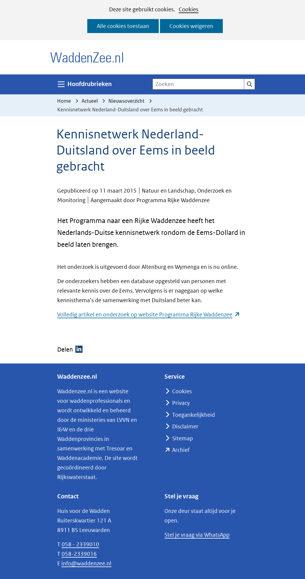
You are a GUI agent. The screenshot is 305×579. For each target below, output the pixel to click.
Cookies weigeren (191, 26)
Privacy (181, 402)
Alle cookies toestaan (123, 26)
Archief (180, 450)
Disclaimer (185, 426)
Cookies (188, 9)
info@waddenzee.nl (86, 563)
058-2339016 (79, 553)
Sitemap (182, 438)
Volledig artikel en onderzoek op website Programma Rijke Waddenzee (148, 314)
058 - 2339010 (80, 544)
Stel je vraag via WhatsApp (197, 534)
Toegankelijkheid (193, 414)
